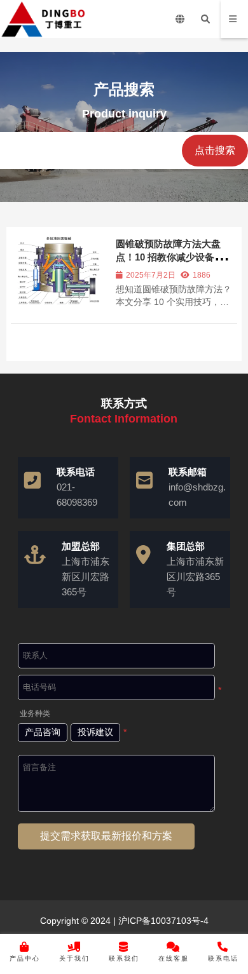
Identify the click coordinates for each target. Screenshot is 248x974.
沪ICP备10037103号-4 (162, 921)
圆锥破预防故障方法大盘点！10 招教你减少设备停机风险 (174, 257)
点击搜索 (215, 150)
